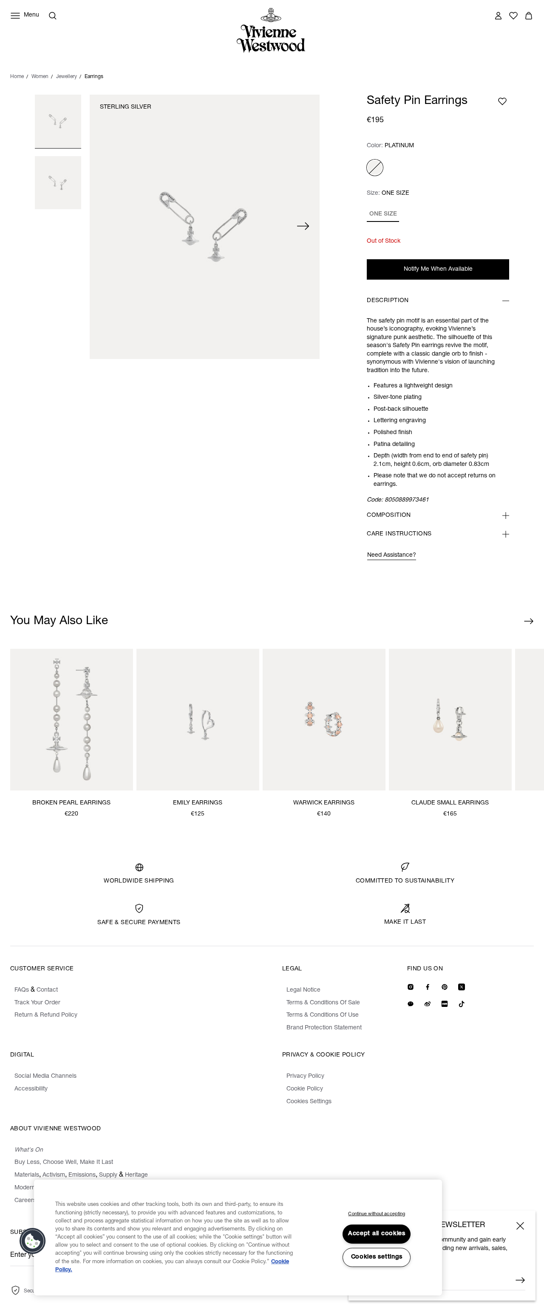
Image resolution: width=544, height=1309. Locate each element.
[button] (32, 1241)
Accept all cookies (376, 1234)
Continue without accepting (376, 1214)
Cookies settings (377, 1257)
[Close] (520, 1226)
